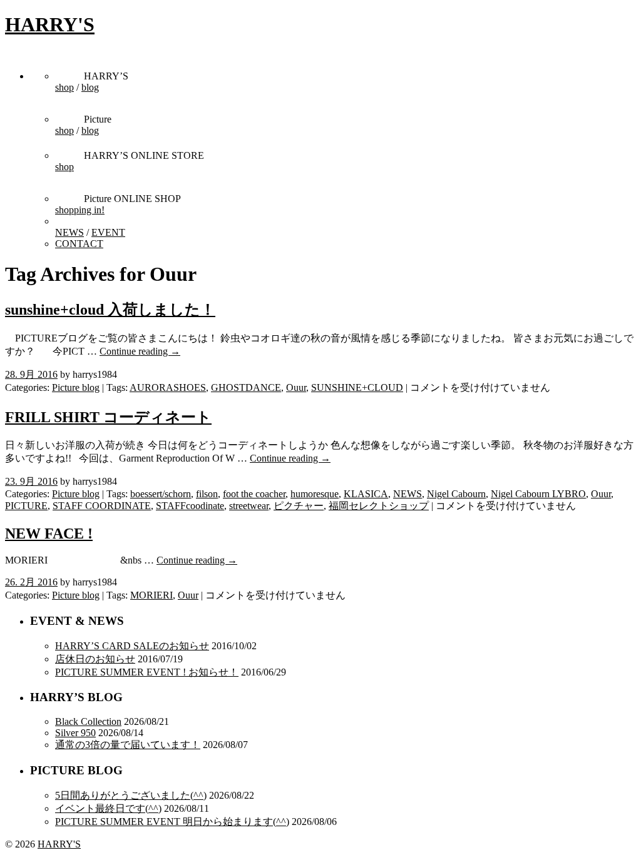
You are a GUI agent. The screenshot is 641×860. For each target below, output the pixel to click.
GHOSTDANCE (246, 387)
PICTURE (26, 505)
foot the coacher (254, 493)
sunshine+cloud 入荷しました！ (110, 309)
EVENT (108, 232)
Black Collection (88, 721)
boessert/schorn (160, 493)
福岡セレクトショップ (379, 505)
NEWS (69, 232)
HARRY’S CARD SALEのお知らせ (132, 645)
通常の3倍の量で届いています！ (127, 744)
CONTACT (79, 243)
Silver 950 (75, 732)
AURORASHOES (168, 387)
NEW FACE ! (49, 533)
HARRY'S (50, 24)
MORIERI (151, 595)
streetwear (249, 505)
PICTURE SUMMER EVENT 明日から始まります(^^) (172, 821)
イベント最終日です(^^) (108, 808)
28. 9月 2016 (31, 374)
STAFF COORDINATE (102, 505)
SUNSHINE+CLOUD (357, 387)
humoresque (314, 493)
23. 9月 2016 (31, 481)
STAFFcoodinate (190, 505)
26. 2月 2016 (31, 582)
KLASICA (366, 493)
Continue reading (140, 351)
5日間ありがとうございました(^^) (131, 795)
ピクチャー (299, 505)
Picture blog (76, 387)
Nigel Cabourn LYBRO (538, 493)
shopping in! (80, 210)
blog (90, 87)
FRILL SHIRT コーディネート (108, 417)
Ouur (296, 387)
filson (207, 493)
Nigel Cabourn (456, 493)
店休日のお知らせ (95, 659)
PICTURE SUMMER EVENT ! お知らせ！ (146, 672)
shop (64, 87)
